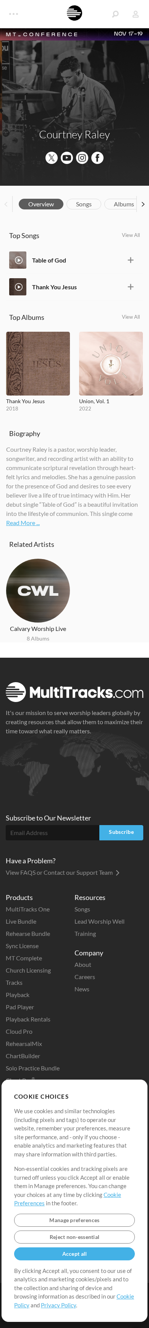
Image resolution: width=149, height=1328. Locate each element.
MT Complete (24, 958)
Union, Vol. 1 (94, 401)
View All (131, 235)
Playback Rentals (28, 1019)
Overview (41, 204)
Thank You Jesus (54, 286)
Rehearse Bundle (28, 933)
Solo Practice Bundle (33, 1068)
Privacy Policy (58, 1305)
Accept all (74, 1253)
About (82, 964)
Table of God (49, 260)
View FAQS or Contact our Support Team (60, 872)
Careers (84, 976)
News (81, 988)
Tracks (14, 982)
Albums (124, 204)
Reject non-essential (75, 1237)
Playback (17, 994)
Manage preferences (74, 1220)
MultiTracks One (28, 909)
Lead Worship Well (99, 921)
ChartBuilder (23, 1055)
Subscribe (121, 832)
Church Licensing (28, 970)
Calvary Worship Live (38, 628)
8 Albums (38, 638)
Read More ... (23, 522)
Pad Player (20, 1006)
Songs (84, 204)
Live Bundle (21, 921)
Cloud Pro (19, 1031)
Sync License (22, 945)
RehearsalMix (24, 1043)
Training (85, 933)
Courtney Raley (74, 134)
